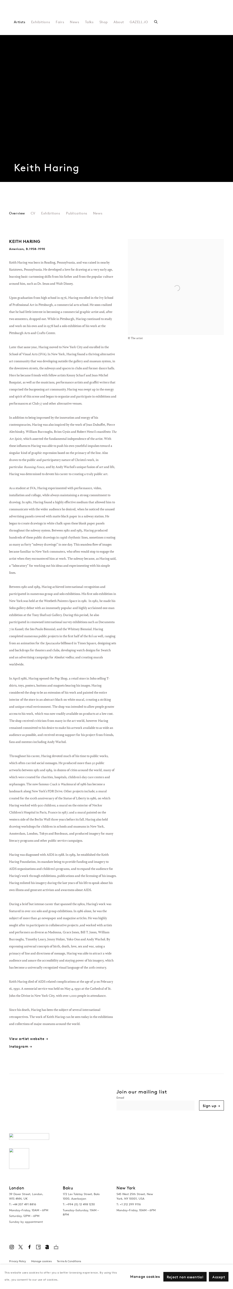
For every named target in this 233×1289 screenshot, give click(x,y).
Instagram (11, 1247)
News (74, 22)
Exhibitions (40, 22)
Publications (76, 213)
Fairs (60, 22)
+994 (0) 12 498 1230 (80, 1204)
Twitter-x (20, 1247)
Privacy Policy (17, 1261)
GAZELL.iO (139, 22)
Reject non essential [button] (185, 1277)
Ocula (56, 1247)
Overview (17, 213)
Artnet (47, 1247)
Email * (155, 1098)
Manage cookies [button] (41, 1261)
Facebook (29, 1247)
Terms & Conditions (69, 1261)
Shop (103, 22)
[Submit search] (156, 21)
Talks (89, 22)
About (119, 22)
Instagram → (20, 1046)
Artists (19, 22)
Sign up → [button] (211, 1105)
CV (33, 213)
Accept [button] (218, 1277)
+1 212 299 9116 (130, 1204)
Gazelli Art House (71, 13)
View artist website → (28, 1039)
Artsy (38, 1247)
